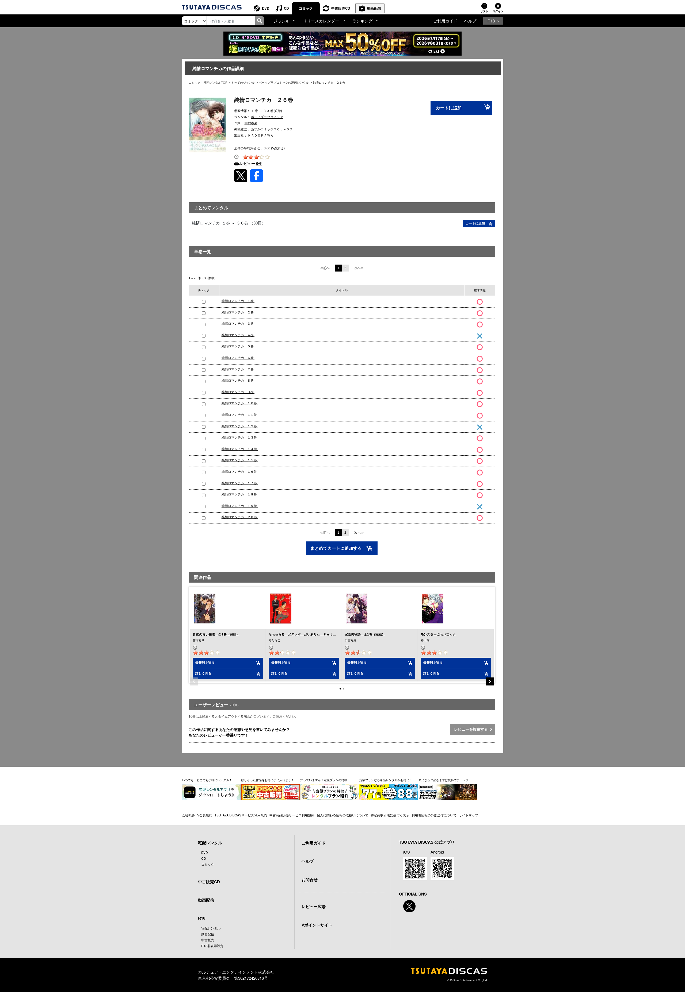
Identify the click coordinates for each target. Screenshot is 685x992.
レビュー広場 (314, 906)
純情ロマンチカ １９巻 (240, 506)
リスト (484, 11)
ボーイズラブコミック (267, 117)
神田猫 (425, 640)
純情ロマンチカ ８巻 (238, 380)
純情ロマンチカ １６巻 (240, 472)
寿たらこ (274, 640)
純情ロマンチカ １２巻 (240, 426)
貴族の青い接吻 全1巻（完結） (216, 634)
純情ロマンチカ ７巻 (238, 369)
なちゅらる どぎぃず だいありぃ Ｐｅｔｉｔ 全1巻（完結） (316, 634)
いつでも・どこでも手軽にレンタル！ (207, 780)
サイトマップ (468, 815)
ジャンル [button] (281, 21)
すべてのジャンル (243, 82)
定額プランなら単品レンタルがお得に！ (385, 780)
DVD (265, 8)
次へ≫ (359, 268)
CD (286, 8)
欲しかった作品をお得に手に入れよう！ (267, 780)
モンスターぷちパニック (438, 634)
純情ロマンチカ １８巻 (240, 494)
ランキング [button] (362, 21)
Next (490, 681)
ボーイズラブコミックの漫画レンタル (284, 82)
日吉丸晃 (350, 640)
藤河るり (198, 640)
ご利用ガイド (445, 21)
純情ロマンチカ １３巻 (240, 437)
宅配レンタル (210, 928)
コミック (306, 8)
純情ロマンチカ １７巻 (240, 483)
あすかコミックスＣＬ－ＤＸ (272, 129)
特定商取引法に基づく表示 (390, 815)
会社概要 (188, 815)
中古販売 (207, 939)
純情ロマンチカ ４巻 (238, 335)
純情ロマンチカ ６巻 (238, 358)
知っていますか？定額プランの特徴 (323, 780)
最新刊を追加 (205, 663)
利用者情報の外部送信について (434, 815)
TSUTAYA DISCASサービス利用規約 (241, 815)
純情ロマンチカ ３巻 (238, 324)
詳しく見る (203, 673)
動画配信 (374, 8)
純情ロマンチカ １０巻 (240, 403)
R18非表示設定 (212, 945)
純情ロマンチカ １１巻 (240, 415)
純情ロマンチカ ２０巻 (240, 517)
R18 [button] (491, 21)
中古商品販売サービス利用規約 (291, 815)
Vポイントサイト (317, 925)
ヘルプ (470, 21)
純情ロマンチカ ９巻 (238, 392)
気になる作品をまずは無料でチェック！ (444, 780)
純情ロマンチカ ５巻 (238, 346)
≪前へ (325, 268)
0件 (259, 163)
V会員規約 (204, 815)
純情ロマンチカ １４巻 (240, 449)
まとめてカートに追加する (336, 548)
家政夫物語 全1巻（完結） (365, 634)
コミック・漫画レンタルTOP (208, 82)
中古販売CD (340, 8)
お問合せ (310, 879)
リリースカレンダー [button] (321, 21)
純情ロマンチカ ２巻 (238, 312)
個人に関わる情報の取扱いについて (342, 815)
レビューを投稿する (472, 729)
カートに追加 (449, 108)
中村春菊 (251, 123)
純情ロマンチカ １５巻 (240, 460)
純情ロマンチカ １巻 (238, 301)
